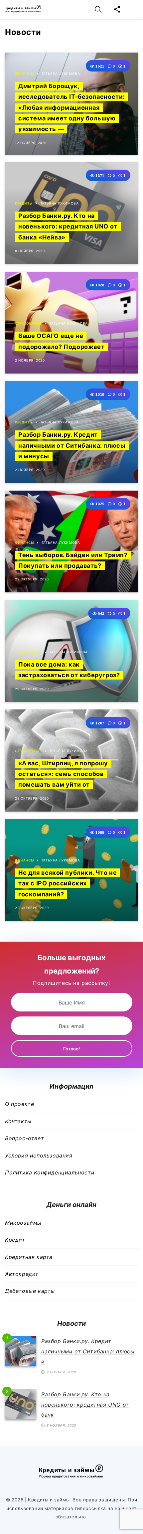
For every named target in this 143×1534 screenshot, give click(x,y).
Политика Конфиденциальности (49, 1172)
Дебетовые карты (30, 1291)
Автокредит (22, 1274)
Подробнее (88, 65)
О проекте (19, 1104)
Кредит (15, 1239)
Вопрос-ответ (24, 1138)
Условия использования (38, 1155)
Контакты (18, 1121)
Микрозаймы (23, 1222)
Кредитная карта (29, 1257)
